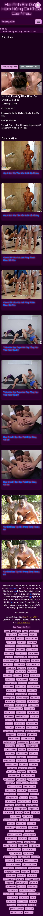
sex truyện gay (24, 897)
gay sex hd (9, 657)
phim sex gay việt (21, 705)
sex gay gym (9, 805)
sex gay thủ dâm (21, 760)
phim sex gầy (33, 753)
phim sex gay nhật (9, 698)
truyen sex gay (10, 720)
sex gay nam (11, 772)
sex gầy (35, 646)
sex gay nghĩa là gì (15, 853)
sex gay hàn (20, 746)
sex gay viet (21, 668)
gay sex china (10, 753)
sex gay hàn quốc (21, 694)
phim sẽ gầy (32, 905)
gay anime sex (32, 735)
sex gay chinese (33, 705)
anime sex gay (10, 649)
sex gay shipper (11, 886)
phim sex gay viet (21, 827)
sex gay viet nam (32, 649)
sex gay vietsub (9, 653)
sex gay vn (20, 638)
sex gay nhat (10, 783)
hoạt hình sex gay (34, 868)
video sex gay (21, 823)
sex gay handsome (10, 749)
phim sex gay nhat (29, 834)
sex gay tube (34, 716)
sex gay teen (21, 735)
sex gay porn (8, 731)
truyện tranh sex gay (33, 664)
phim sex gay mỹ (9, 712)
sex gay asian (11, 642)
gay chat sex (33, 883)
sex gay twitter (11, 875)
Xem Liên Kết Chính (10, 67)
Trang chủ (8, 21)
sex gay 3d (17, 675)
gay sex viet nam (15, 816)
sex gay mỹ (10, 672)
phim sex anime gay (22, 698)
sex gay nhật (20, 649)
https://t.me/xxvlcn (23, 623)
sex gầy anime (33, 827)
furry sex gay (33, 764)
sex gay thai (33, 797)
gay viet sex (32, 768)
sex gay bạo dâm (21, 868)
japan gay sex (22, 790)
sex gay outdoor (10, 790)
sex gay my (22, 768)
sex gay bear (21, 772)
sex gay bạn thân (34, 846)
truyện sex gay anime (14, 849)
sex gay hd (33, 635)
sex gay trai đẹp (8, 686)
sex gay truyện (24, 820)
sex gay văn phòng (24, 857)
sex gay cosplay (20, 686)
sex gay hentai (10, 679)
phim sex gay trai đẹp (31, 860)
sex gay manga (27, 816)
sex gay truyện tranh (28, 775)
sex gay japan (23, 635)
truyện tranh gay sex (11, 764)
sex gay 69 (10, 694)
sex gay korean (8, 868)
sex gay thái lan (10, 701)
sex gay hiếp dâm (22, 753)
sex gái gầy (35, 857)
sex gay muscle (33, 790)
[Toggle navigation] (38, 21)
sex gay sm (19, 860)
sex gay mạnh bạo (33, 779)
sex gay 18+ (25, 872)
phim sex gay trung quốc (11, 661)
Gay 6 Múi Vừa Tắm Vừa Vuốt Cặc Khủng (21, 173)
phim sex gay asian (20, 809)
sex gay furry (33, 683)
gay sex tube (35, 812)
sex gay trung (33, 657)
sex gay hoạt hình (9, 760)
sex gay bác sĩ (32, 875)
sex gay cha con (8, 894)
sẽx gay (35, 801)
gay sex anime (32, 668)
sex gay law (33, 679)
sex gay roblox (20, 727)
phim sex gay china (9, 742)
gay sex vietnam (19, 723)
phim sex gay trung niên (32, 879)
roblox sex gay (10, 746)
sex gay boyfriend (23, 794)
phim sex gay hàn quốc (16, 831)
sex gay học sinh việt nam (27, 890)
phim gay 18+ (28, 912)
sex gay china (32, 642)
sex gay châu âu (11, 683)
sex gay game (35, 820)
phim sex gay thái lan (22, 716)
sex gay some (9, 883)
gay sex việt (8, 809)
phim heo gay (11, 905)
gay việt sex (35, 872)
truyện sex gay (10, 638)
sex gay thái (21, 690)
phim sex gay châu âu (10, 846)
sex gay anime (34, 631)
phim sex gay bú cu (21, 883)
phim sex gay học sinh (14, 786)
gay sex (25, 631)
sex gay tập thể (11, 668)
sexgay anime (11, 901)
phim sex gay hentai (10, 857)
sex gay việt (21, 642)
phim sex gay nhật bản (15, 709)
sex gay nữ (9, 727)
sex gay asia (7, 675)
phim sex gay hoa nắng (14, 834)
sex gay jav (23, 797)
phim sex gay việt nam (23, 646)
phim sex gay (16, 631)
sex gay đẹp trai (8, 812)
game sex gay (35, 742)
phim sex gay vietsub (28, 738)
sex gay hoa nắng (32, 727)
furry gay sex (23, 764)
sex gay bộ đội (33, 838)
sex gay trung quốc (31, 638)
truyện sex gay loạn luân (29, 864)
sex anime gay (10, 646)
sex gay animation (22, 679)
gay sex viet (31, 823)
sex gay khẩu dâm (10, 794)
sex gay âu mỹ (9, 705)
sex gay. (27, 812)
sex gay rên (22, 749)
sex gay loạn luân (32, 723)
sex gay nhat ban (10, 801)
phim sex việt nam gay (10, 820)
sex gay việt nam (11, 635)
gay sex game (10, 827)
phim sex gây (32, 690)
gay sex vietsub (19, 731)
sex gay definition (9, 779)
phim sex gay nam (23, 742)
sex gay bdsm (32, 672)
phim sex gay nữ (12, 897)
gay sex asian (35, 675)
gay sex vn (33, 783)
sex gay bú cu (35, 698)
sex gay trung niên (33, 712)
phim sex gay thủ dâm (29, 849)
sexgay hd (33, 901)
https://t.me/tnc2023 (29, 617)
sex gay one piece (32, 805)
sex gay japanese (33, 749)
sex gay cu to (34, 794)
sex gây (26, 675)
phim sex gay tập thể (24, 801)
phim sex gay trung (29, 786)
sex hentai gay (20, 805)
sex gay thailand (30, 842)
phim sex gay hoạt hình (13, 864)
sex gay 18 (11, 823)
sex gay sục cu (28, 853)
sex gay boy (32, 694)
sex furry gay (29, 831)
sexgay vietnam (22, 901)
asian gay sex (33, 720)
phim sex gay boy (9, 879)
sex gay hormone (32, 701)
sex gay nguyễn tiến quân (12, 872)
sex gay (7, 631)
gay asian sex (22, 683)
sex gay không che (32, 746)
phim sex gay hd (19, 664)
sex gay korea (32, 772)
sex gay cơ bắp (12, 768)
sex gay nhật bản (33, 653)
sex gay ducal (11, 757)
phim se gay (29, 909)
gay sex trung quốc (22, 783)
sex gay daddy (32, 886)
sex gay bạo (21, 875)
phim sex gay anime (20, 657)
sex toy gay (20, 879)
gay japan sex (9, 716)
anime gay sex (25, 661)
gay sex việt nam (21, 720)
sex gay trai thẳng (21, 894)
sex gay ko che (32, 757)
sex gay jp (19, 812)
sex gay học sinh (21, 653)
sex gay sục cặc (33, 809)
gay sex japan (8, 664)
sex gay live (21, 886)
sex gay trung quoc (12, 797)
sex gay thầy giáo (34, 760)
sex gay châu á (11, 735)
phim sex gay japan (33, 686)
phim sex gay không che (15, 842)
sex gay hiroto (23, 846)
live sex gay (22, 838)
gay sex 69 (9, 723)
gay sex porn (9, 860)
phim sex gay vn (29, 709)
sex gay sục (35, 661)
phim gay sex (21, 701)
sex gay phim (21, 757)
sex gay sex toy (12, 890)
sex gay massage (14, 738)
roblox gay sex (21, 779)
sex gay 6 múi (21, 712)
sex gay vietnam (20, 672)
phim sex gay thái (34, 894)
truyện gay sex (11, 690)
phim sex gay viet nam (32, 731)
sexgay (33, 897)
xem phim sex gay (14, 775)
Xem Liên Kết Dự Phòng (29, 67)
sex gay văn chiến (11, 838)
